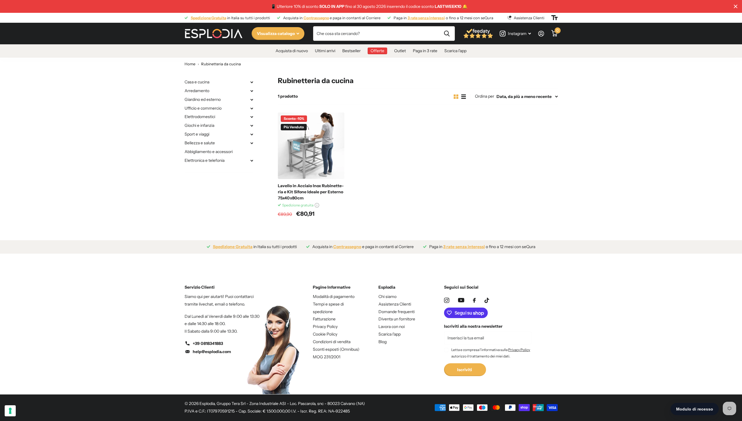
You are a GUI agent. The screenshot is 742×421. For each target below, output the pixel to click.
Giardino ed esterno (203, 99)
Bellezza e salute (200, 142)
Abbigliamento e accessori (209, 151)
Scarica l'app (455, 50)
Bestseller (351, 50)
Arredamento (197, 90)
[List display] (463, 96)
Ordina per (484, 96)
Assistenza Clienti (394, 304)
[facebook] (474, 300)
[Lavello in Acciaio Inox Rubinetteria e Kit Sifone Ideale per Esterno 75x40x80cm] (311, 146)
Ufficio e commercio (203, 108)
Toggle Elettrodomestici (252, 117)
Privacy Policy (325, 326)
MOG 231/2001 (326, 356)
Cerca (447, 33)
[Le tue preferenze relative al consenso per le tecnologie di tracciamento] (10, 410)
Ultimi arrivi (325, 50)
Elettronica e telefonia (204, 160)
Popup (317, 205)
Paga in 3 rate (425, 50)
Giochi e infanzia (199, 125)
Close (735, 6)
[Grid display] (456, 96)
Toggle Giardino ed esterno (252, 100)
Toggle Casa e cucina (252, 82)
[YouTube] (461, 300)
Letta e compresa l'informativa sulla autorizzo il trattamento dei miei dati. (490, 353)
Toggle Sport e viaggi (252, 134)
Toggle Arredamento (252, 91)
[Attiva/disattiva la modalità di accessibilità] (554, 18)
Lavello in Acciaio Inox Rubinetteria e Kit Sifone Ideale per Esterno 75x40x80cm (311, 192)
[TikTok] (487, 300)
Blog (382, 341)
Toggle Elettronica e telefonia (252, 160)
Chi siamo (387, 296)
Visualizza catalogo (276, 33)
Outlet (400, 50)
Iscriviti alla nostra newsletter (473, 326)
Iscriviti (465, 369)
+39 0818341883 (208, 343)
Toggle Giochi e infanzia (252, 125)
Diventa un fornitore (396, 319)
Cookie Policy (325, 334)
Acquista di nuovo (292, 50)
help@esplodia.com (212, 351)
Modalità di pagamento (334, 296)
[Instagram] (446, 300)
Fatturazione (324, 319)
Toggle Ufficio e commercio (252, 108)
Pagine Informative (331, 287)
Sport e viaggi (197, 134)
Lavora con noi (391, 326)
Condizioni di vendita (331, 341)
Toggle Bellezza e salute (252, 143)
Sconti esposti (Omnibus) (336, 349)
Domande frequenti (396, 311)
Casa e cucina (197, 82)
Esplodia (386, 287)
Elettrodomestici (200, 116)
